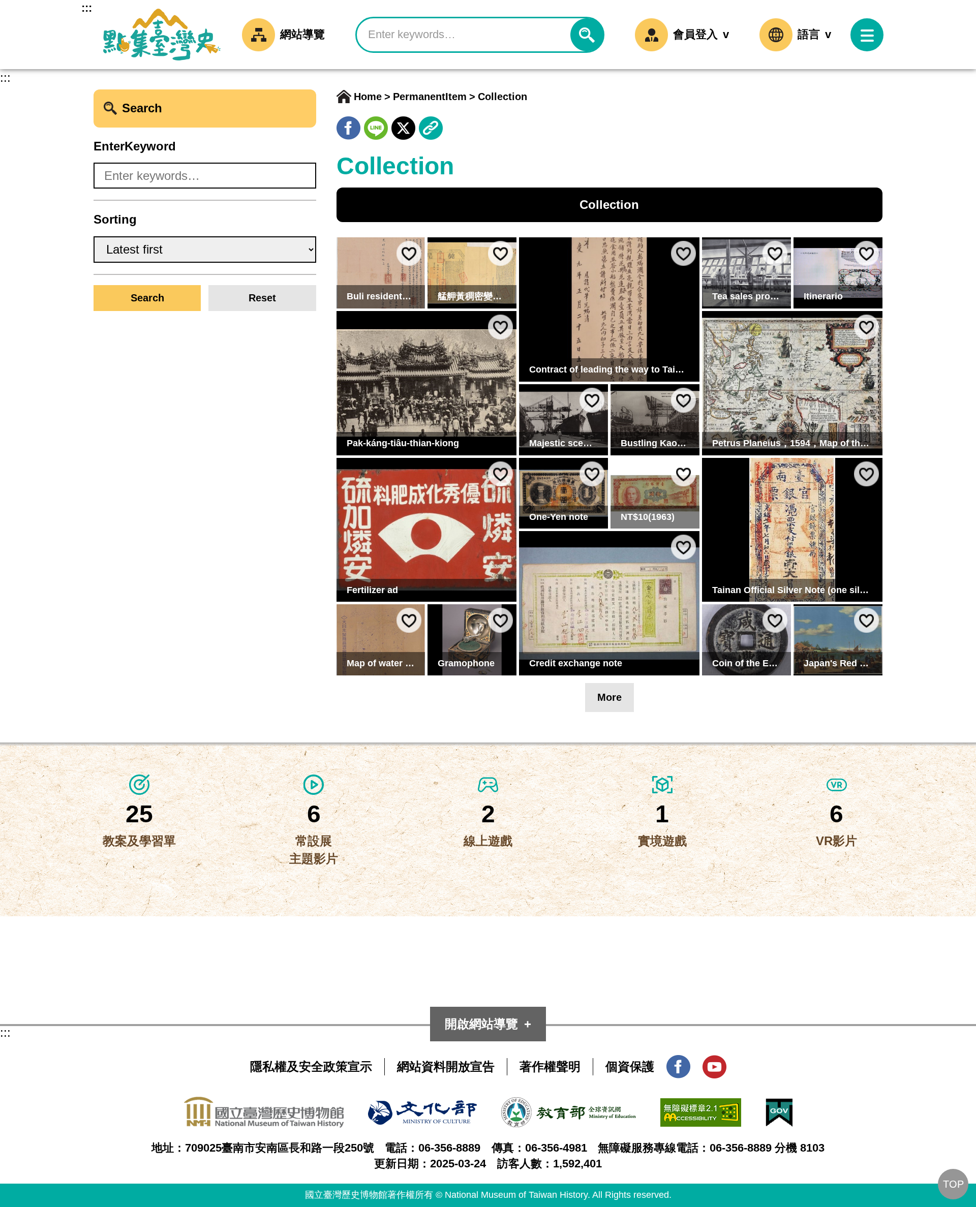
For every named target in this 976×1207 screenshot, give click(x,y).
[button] (866, 34)
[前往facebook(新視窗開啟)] (678, 1063)
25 (139, 813)
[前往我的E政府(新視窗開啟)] (779, 1106)
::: (86, 8)
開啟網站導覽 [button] (481, 1024)
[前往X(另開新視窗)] (403, 125)
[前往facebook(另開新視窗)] (348, 125)
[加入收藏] (408, 253)
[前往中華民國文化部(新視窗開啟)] (422, 1109)
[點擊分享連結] (431, 125)
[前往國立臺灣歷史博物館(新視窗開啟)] (264, 1105)
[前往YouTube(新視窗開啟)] (714, 1063)
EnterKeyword (135, 146)
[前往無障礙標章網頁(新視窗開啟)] (700, 1106)
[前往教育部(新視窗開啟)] (568, 1105)
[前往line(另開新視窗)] (376, 125)
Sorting (115, 219)
